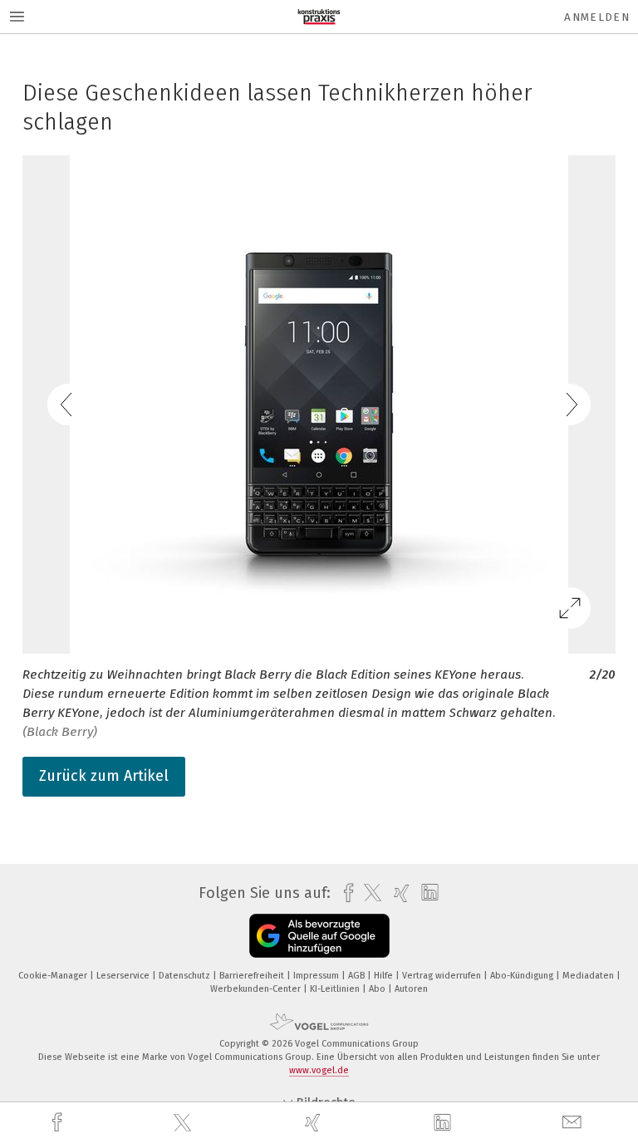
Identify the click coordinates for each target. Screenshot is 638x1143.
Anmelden (597, 17)
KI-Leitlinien (336, 989)
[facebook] (59, 1123)
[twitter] (184, 1123)
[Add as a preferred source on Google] (319, 936)
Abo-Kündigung (523, 975)
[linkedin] (444, 1123)
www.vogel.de (319, 1070)
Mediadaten (589, 975)
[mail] (574, 1123)
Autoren (411, 989)
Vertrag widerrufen (442, 975)
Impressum (317, 975)
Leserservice (124, 975)
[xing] (314, 1122)
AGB (357, 975)
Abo (378, 989)
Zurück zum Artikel (104, 776)
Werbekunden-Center (256, 989)
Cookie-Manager (54, 975)
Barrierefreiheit (253, 975)
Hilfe (384, 975)
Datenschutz (186, 975)
